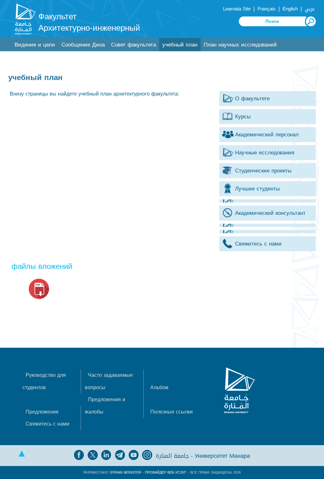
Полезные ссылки (171, 412)
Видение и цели (35, 45)
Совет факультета (133, 45)
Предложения (42, 412)
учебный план (179, 45)
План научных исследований (240, 45)
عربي (310, 8)
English (290, 8)
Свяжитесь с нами (47, 424)
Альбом (159, 387)
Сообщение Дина (83, 45)
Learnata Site (237, 8)
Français (267, 8)
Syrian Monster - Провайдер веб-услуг (148, 472)
